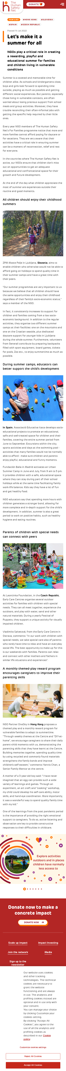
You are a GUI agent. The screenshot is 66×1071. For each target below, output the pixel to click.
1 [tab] (24, 889)
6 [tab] (38, 889)
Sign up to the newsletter (18, 963)
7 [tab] (41, 889)
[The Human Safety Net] (11, 6)
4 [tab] (33, 889)
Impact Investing (48, 942)
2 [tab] (27, 889)
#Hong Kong (30, 20)
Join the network (18, 952)
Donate (34, 4)
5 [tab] (35, 889)
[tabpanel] (33, 859)
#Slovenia (47, 20)
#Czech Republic (30, 24)
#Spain (13, 24)
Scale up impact (17, 942)
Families (14, 20)
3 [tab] (30, 889)
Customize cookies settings (33, 1047)
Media (48, 952)
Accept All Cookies (33, 1065)
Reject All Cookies (33, 1056)
